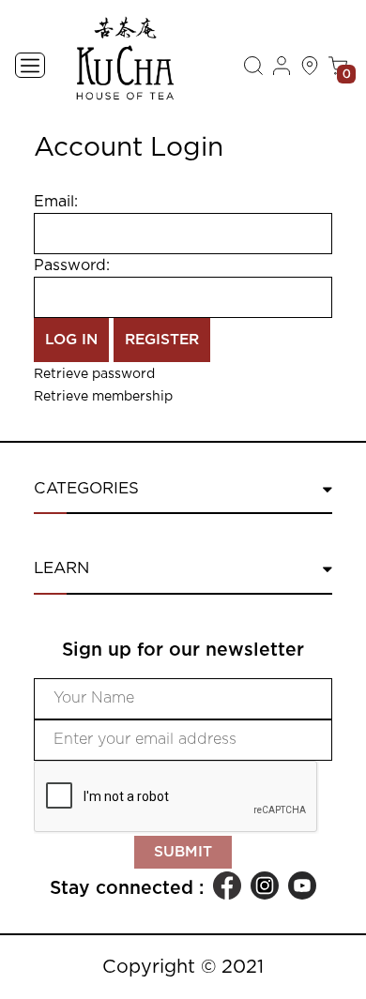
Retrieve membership (103, 396)
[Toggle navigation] (30, 65)
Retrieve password (94, 374)
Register (162, 340)
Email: (56, 201)
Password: (72, 265)
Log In (71, 340)
